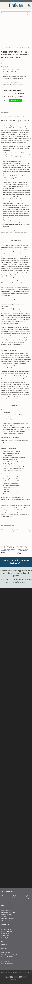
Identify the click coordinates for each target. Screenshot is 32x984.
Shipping (3, 916)
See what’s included (6, 84)
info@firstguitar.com (7, 963)
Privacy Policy (12, 982)
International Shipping (7, 918)
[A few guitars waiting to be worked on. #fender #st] (16, 812)
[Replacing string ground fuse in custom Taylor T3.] (16, 605)
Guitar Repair (5, 935)
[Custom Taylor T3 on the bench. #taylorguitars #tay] (16, 635)
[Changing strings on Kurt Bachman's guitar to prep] (16, 782)
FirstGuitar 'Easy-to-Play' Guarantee (12, 116)
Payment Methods (6, 914)
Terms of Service (19, 982)
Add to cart (15, 100)
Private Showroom (6, 931)
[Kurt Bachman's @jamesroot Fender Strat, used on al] (16, 723)
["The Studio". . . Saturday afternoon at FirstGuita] (16, 694)
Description (5, 112)
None (5, 88)
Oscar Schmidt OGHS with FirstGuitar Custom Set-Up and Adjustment (8, 549)
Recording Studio (6, 938)
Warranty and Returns (7, 921)
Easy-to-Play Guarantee (8, 912)
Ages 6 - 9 (15, 47)
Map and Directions (6, 929)
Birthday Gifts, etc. (6, 910)
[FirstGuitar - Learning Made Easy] (16, 5)
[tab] (16, 112)
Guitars (8, 47)
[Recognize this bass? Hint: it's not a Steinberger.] (16, 871)
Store (3, 47)
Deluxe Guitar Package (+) (13, 97)
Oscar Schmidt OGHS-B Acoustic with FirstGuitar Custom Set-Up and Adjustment (23, 550)
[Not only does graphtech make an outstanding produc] (16, 841)
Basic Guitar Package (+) (12, 90)
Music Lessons (5, 933)
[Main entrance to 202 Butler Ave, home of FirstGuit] (16, 664)
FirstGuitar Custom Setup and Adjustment (15, 232)
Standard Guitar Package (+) (14, 93)
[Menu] (2, 5)
